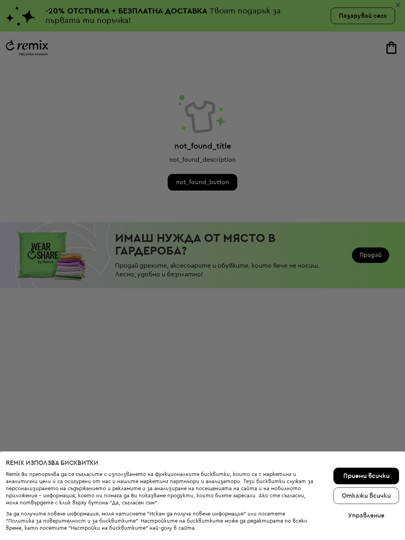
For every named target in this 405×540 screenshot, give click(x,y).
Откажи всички (366, 496)
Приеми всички (366, 476)
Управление (366, 515)
